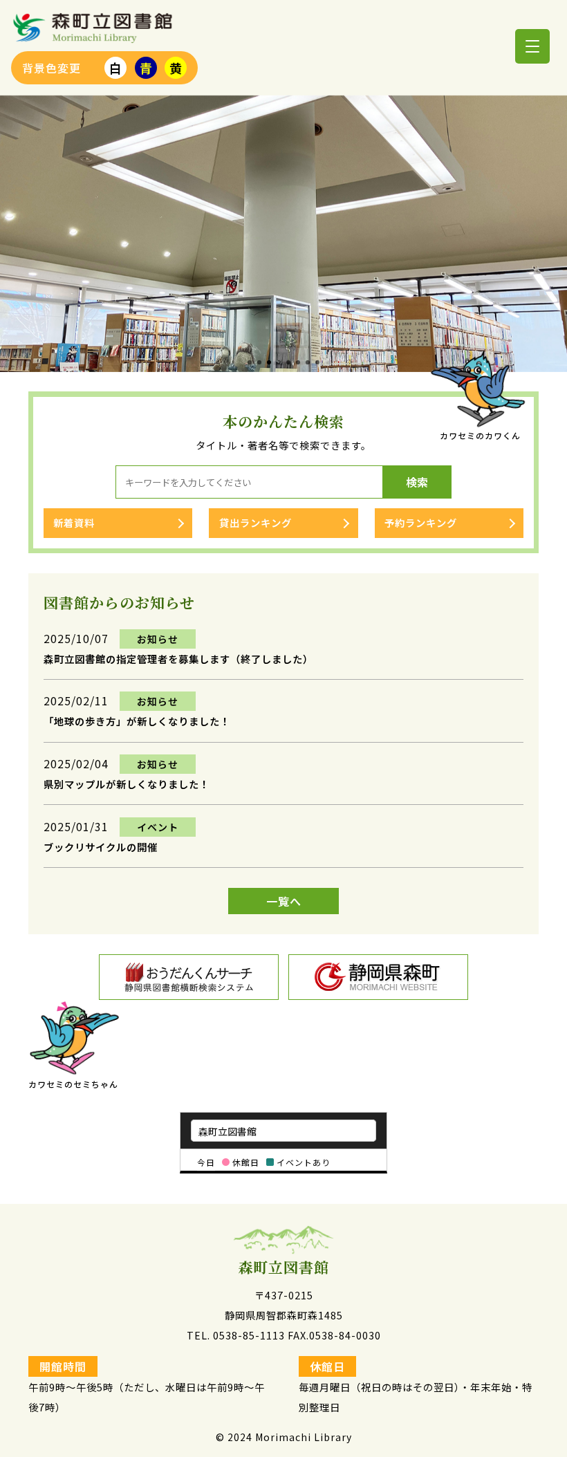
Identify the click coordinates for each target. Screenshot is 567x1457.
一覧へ (283, 901)
